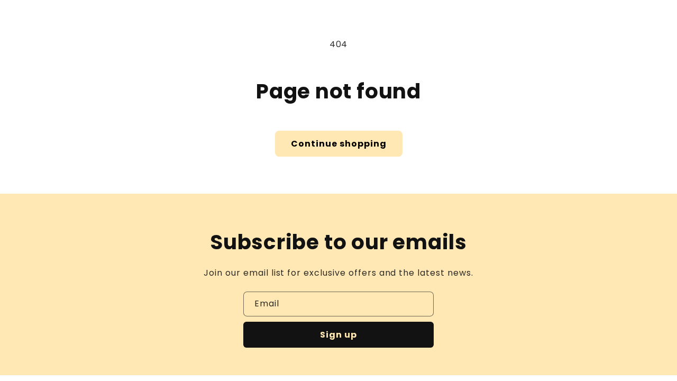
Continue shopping (339, 144)
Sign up (338, 335)
